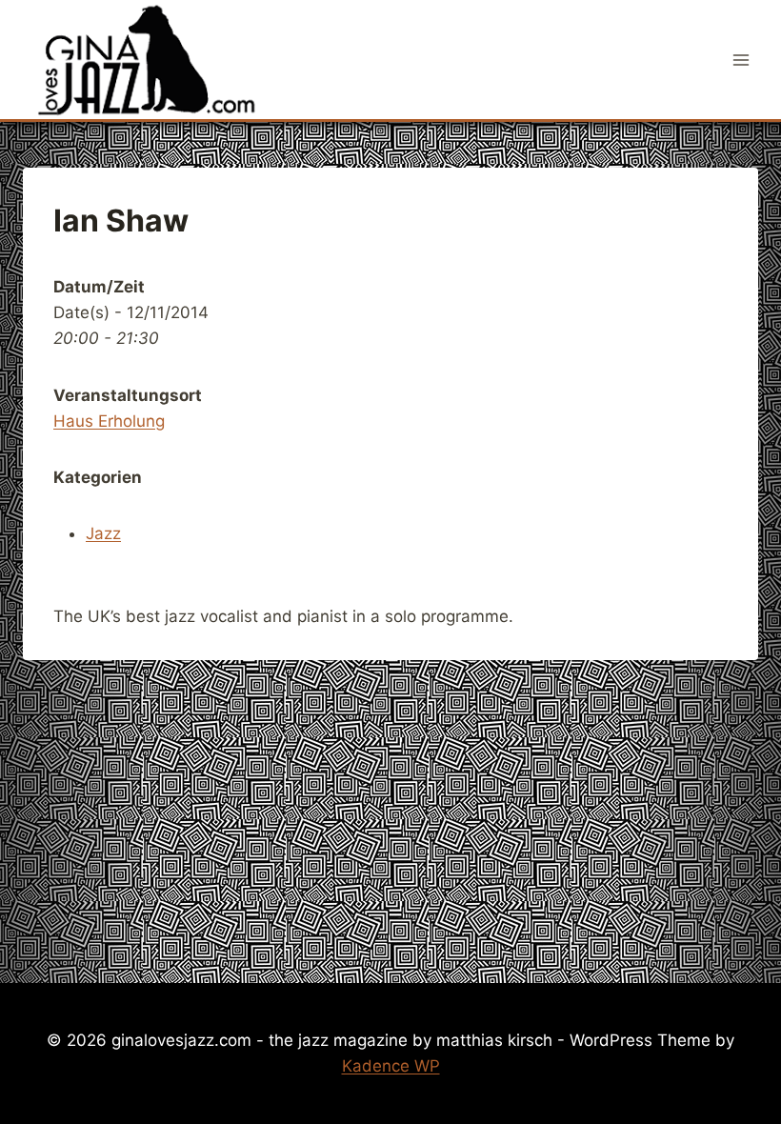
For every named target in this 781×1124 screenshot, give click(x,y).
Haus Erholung (109, 421)
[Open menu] (740, 59)
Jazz (103, 533)
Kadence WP (391, 1065)
